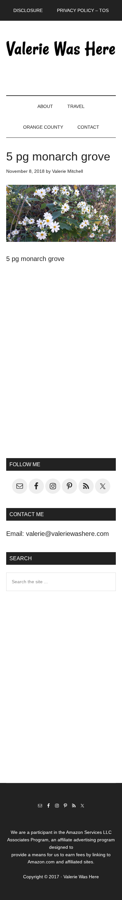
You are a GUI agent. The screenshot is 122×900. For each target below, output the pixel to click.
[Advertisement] (61, 373)
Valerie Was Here (61, 48)
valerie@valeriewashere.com (67, 533)
